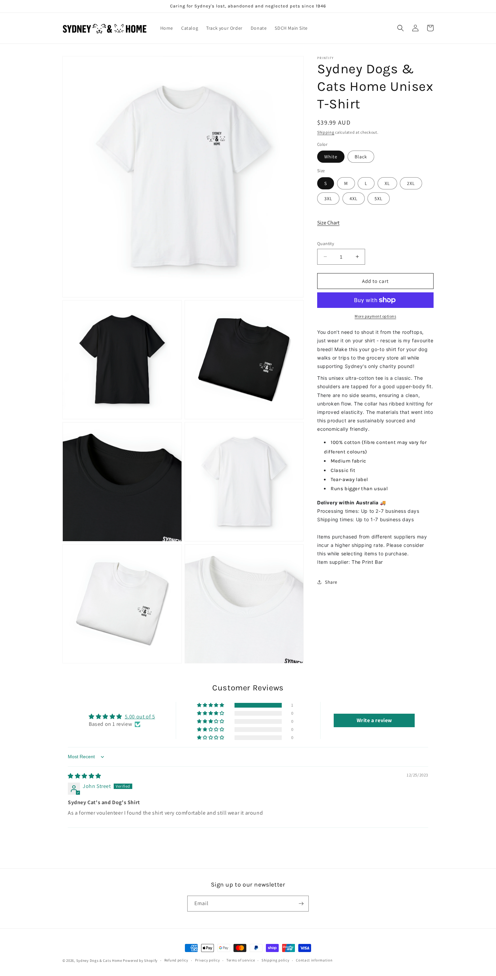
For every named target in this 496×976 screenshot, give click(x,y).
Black (361, 157)
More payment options (375, 316)
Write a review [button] (374, 720)
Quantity (325, 243)
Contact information (314, 960)
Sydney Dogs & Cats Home (99, 960)
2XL (411, 183)
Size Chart (328, 222)
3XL (328, 198)
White (330, 157)
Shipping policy (275, 960)
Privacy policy (207, 960)
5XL (379, 198)
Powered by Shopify (140, 960)
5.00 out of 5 (140, 716)
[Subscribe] (301, 904)
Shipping (325, 132)
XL (387, 183)
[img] (84, 776)
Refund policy (176, 960)
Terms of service (240, 960)
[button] (400, 28)
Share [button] (331, 582)
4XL (354, 198)
